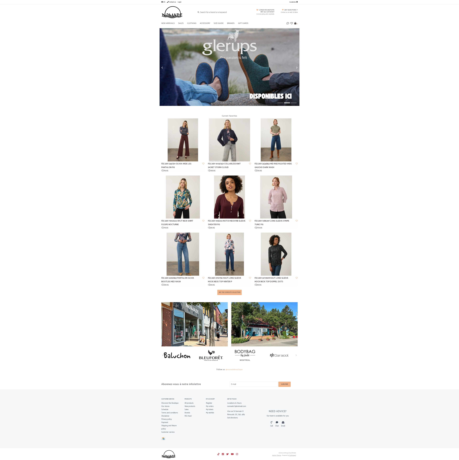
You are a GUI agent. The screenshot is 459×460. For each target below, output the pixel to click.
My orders (210, 406)
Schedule (164, 409)
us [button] (164, 2)
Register (209, 403)
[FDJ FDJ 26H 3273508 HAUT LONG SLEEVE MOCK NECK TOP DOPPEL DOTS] (276, 254)
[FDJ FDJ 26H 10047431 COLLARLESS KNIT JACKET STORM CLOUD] (229, 139)
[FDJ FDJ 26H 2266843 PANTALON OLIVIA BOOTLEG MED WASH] (182, 254)
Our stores (165, 406)
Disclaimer (165, 415)
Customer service (168, 432)
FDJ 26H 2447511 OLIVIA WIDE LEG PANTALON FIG (176, 165)
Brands (231, 23)
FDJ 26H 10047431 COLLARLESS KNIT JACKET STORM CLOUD (224, 165)
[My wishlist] (291, 23)
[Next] (296, 355)
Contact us (172, 2)
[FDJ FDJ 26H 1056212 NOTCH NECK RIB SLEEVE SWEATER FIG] (229, 197)
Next (292, 68)
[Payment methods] (163, 439)
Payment (164, 422)
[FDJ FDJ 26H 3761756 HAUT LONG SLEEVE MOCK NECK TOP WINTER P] (229, 254)
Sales (187, 409)
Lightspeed (292, 455)
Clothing (191, 23)
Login (179, 2)
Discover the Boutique (169, 403)
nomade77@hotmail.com (236, 406)
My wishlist (210, 412)
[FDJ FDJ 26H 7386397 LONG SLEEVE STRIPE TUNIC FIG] (276, 197)
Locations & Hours (234, 403)
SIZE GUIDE (219, 23)
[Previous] (162, 355)
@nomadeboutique (234, 369)
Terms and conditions (169, 412)
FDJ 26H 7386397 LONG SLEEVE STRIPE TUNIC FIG (272, 222)
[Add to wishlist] (203, 163)
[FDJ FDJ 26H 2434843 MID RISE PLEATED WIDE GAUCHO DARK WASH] (276, 139)
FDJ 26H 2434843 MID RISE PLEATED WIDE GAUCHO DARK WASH (273, 165)
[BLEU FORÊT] (178, 355)
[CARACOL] (246, 355)
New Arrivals (168, 23)
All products (189, 403)
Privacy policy (166, 419)
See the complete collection (229, 292)
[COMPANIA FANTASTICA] (280, 355)
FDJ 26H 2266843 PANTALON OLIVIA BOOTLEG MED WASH (177, 279)
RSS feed (188, 415)
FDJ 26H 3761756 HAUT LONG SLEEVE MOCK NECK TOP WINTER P (224, 279)
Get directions (232, 417)
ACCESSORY (205, 23)
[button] (288, 23)
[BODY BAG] (212, 355)
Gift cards (243, 23)
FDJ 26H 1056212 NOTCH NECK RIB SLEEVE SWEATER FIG (226, 222)
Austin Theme (276, 455)
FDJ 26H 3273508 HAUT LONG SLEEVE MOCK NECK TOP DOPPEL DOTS (271, 279)
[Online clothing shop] (177, 12)
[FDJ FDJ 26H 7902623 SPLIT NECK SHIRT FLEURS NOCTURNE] (182, 197)
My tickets (209, 409)
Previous (167, 68)
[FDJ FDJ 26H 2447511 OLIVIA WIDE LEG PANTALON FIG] (182, 139)
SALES (181, 23)
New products (190, 406)
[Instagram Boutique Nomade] (237, 454)
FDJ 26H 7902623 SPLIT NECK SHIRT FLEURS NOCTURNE (177, 222)
